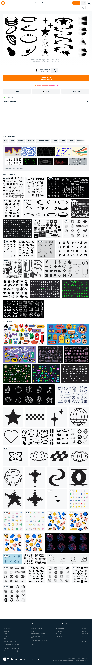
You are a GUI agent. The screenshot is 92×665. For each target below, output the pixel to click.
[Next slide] (85, 140)
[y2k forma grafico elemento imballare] (13, 186)
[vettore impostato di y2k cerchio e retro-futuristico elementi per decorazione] (37, 432)
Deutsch (82, 663)
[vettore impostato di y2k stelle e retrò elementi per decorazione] (15, 287)
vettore (71, 140)
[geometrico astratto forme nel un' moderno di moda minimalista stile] (56, 515)
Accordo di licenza (35, 655)
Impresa (6, 663)
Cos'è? (15, 96)
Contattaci (58, 658)
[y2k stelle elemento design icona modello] (56, 494)
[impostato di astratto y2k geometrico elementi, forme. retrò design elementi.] (45, 370)
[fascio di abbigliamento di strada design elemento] (47, 227)
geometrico (81, 140)
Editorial (33, 3)
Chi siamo (58, 660)
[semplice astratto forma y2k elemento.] (13, 413)
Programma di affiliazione (38, 660)
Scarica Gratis (45, 77)
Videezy (6, 660)
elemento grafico (43, 140)
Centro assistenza (60, 655)
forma (63, 140)
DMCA (32, 658)
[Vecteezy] (3, 3)
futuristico (30, 140)
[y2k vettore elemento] (74, 370)
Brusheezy (7, 655)
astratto (20, 140)
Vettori (8, 3)
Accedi (82, 3)
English (82, 655)
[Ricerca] (82, 8)
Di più (41, 3)
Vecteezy (6, 658)
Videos (24, 3)
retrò (12, 140)
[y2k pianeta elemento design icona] (15, 451)
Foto (16, 3)
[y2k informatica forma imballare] (77, 558)
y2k (5, 140)
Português (83, 660)
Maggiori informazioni (10, 101)
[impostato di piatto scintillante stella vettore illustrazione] (22, 558)
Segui (53, 71)
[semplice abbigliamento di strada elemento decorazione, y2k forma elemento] (38, 451)
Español (82, 658)
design (55, 140)
